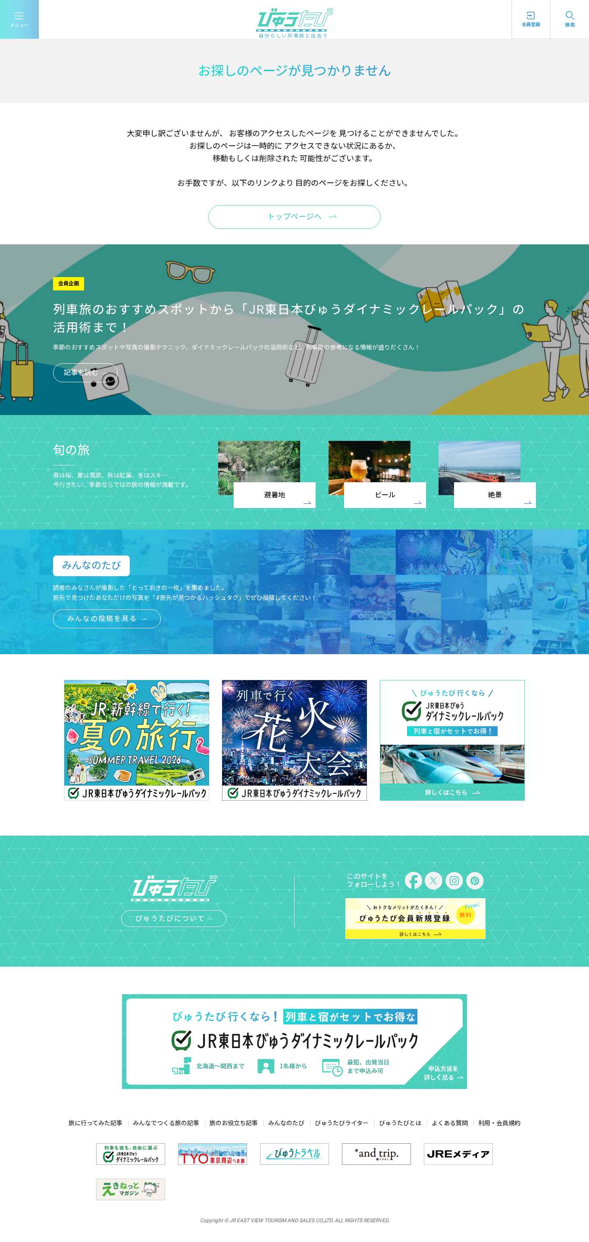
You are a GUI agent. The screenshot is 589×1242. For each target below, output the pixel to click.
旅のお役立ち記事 (234, 1123)
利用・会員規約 (499, 1123)
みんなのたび (286, 1123)
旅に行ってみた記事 (95, 1123)
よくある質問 (450, 1123)
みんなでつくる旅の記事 (166, 1123)
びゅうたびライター (342, 1123)
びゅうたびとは (400, 1123)
